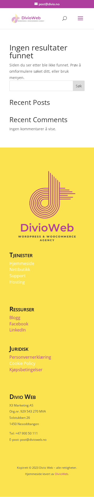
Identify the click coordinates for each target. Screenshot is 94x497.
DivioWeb (61, 474)
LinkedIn (17, 330)
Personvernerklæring (30, 357)
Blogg (14, 317)
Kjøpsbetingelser (26, 369)
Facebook (18, 324)
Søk (79, 85)
